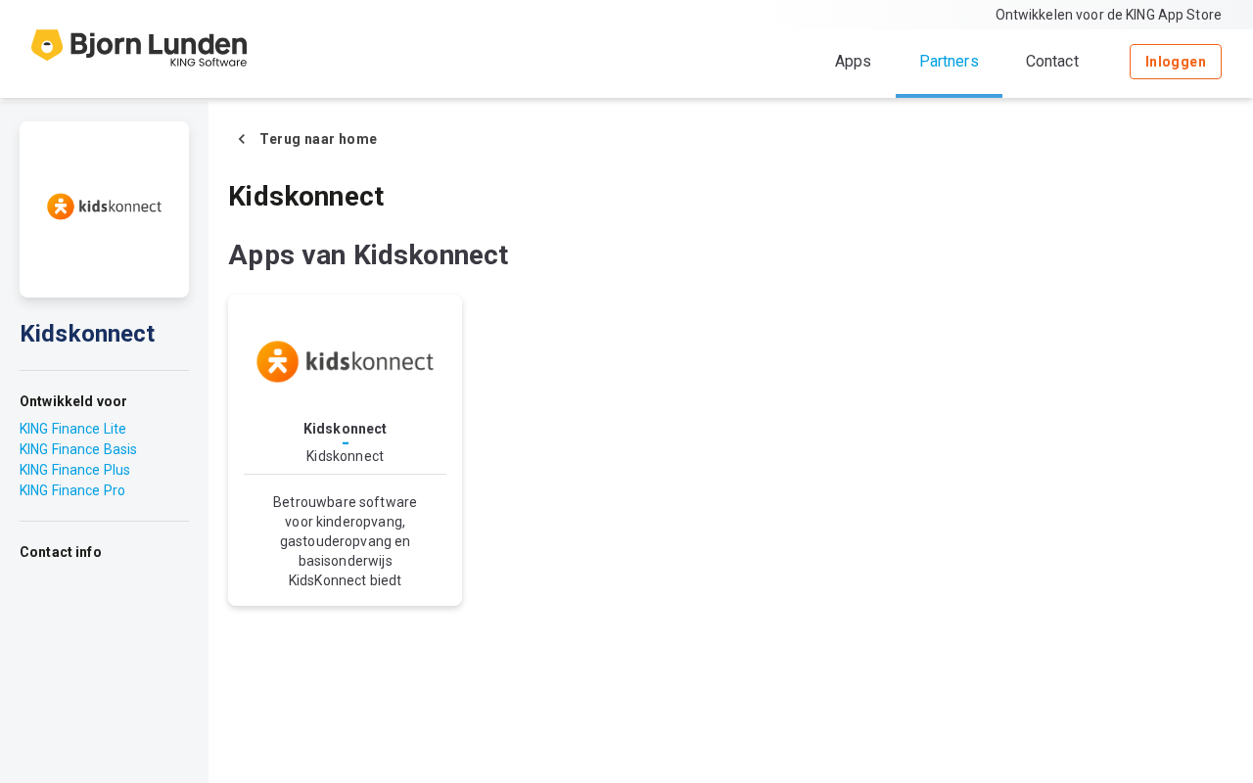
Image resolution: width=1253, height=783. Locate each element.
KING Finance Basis (78, 449)
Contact (1052, 61)
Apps (853, 61)
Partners (949, 61)
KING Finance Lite (73, 429)
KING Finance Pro (72, 490)
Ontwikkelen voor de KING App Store (1109, 15)
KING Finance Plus (75, 470)
